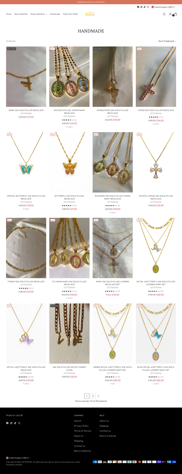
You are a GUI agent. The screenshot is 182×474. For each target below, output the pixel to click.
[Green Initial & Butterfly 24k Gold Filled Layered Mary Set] (113, 333)
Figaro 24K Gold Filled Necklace (26, 281)
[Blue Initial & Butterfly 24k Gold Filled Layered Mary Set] (156, 333)
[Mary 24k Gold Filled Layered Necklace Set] (113, 248)
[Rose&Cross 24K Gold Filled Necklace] (113, 76)
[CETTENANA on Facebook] (138, 7)
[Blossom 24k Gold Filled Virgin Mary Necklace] (113, 162)
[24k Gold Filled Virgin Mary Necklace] (69, 76)
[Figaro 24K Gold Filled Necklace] (26, 248)
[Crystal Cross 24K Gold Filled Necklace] (156, 162)
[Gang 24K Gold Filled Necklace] (26, 76)
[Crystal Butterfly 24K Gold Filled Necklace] (26, 162)
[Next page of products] (98, 395)
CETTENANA (27, 462)
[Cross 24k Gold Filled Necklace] (156, 76)
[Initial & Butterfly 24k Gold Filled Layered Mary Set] (156, 248)
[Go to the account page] (169, 14)
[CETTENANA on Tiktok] (144, 7)
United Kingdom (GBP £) (164, 7)
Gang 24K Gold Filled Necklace (26, 110)
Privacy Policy (81, 425)
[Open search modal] (164, 14)
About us (78, 435)
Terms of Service (82, 430)
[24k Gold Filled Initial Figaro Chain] (69, 333)
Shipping (78, 440)
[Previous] (66, 2)
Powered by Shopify (14, 464)
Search (77, 420)
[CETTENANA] (91, 14)
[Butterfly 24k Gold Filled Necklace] (69, 162)
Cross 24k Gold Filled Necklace (156, 110)
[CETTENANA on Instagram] (141, 7)
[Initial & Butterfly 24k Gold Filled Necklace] (26, 333)
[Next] (116, 2)
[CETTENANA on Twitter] (148, 7)
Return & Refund (82, 450)
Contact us (79, 445)
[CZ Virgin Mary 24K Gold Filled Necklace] (69, 248)
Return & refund (108, 435)
